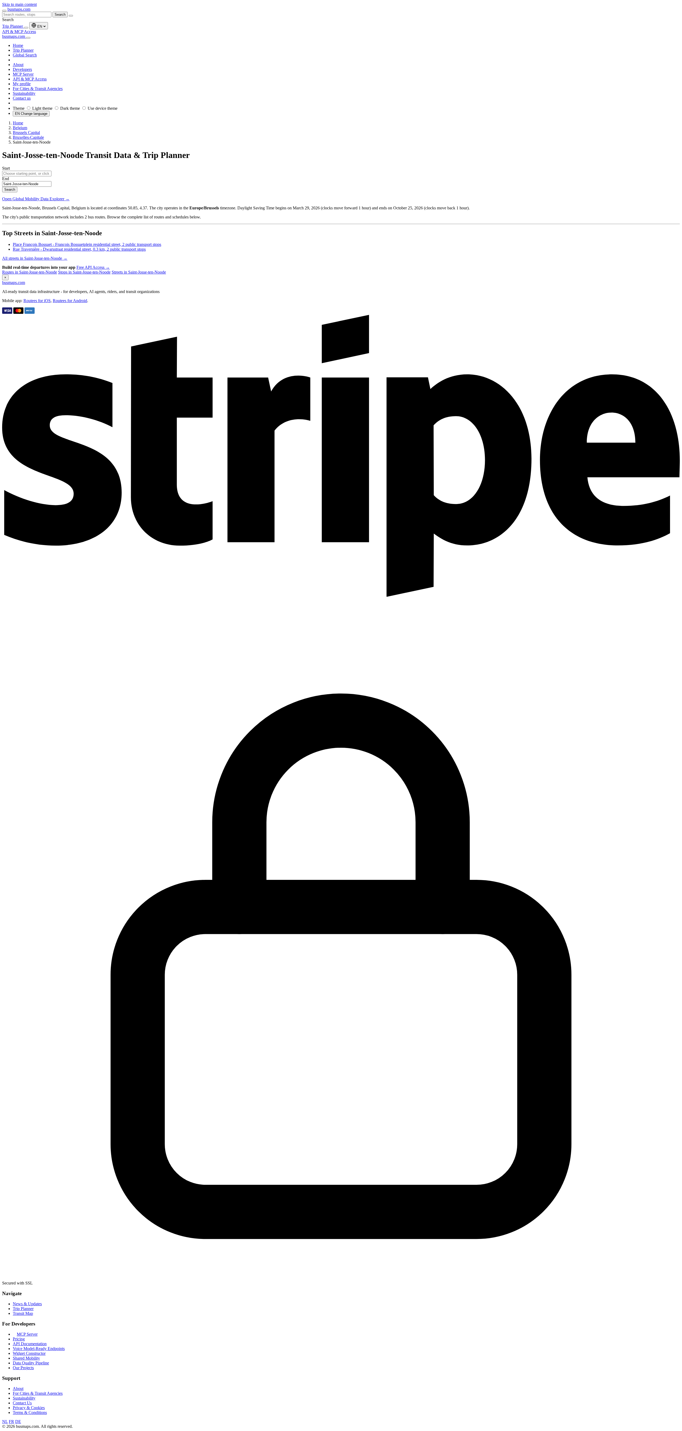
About (18, 1388)
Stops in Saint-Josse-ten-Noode (84, 272)
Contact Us (22, 1403)
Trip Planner (13, 26)
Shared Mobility (26, 1358)
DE (18, 1421)
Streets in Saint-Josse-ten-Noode (139, 272)
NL (5, 1421)
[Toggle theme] (26, 28)
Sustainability (24, 1398)
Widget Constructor (29, 1353)
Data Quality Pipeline (31, 1363)
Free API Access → (93, 267)
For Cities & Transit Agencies (38, 1393)
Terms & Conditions (30, 1412)
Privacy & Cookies (29, 1407)
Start (6, 168)
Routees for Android (70, 300)
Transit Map (23, 1313)
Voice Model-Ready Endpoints (39, 1348)
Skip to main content (19, 4)
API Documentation (30, 1343)
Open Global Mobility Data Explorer (36, 199)
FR (11, 1421)
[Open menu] (4, 10)
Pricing (19, 1339)
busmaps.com (18, 9)
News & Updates (27, 1304)
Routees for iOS (37, 300)
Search (60, 15)
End (5, 178)
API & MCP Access (19, 31)
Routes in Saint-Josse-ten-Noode (29, 272)
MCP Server (27, 1334)
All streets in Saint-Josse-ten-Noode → (34, 258)
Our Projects (23, 1367)
